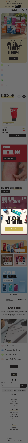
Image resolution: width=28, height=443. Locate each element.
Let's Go (14, 229)
